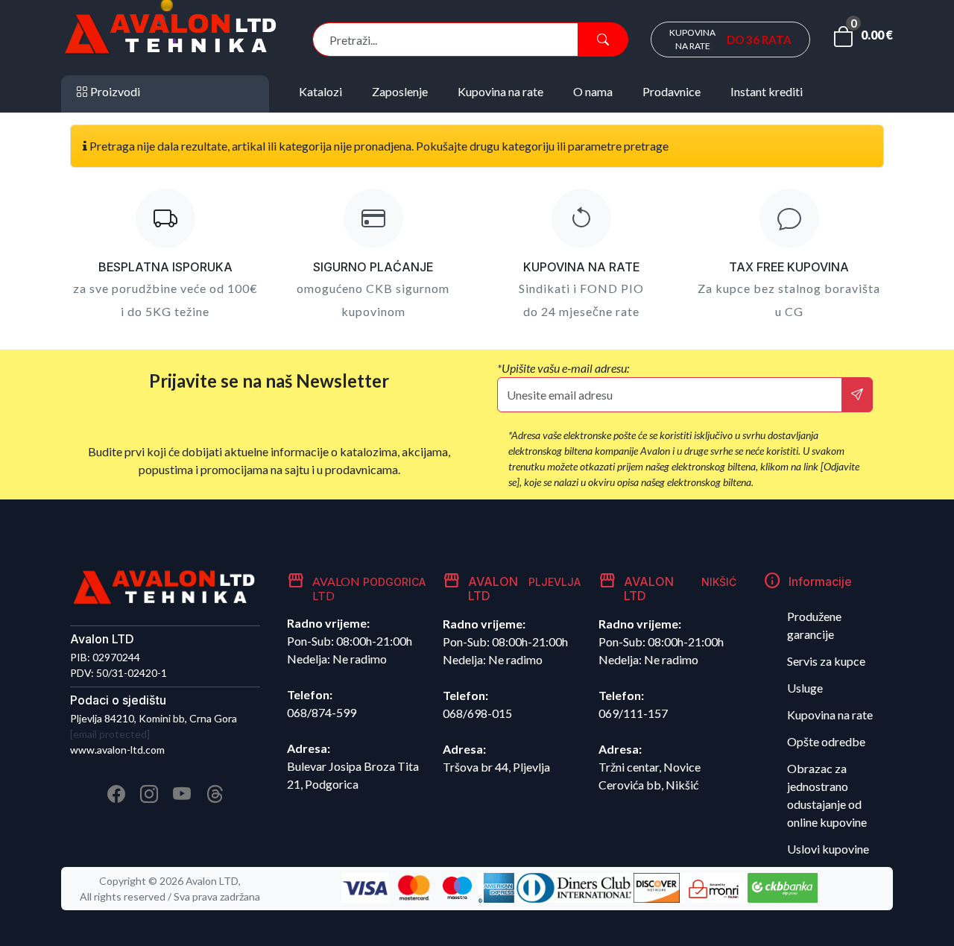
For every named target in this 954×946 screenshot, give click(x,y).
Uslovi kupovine (828, 849)
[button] (863, 39)
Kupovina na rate (830, 714)
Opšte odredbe (826, 741)
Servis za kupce (826, 661)
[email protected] (110, 734)
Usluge (805, 688)
